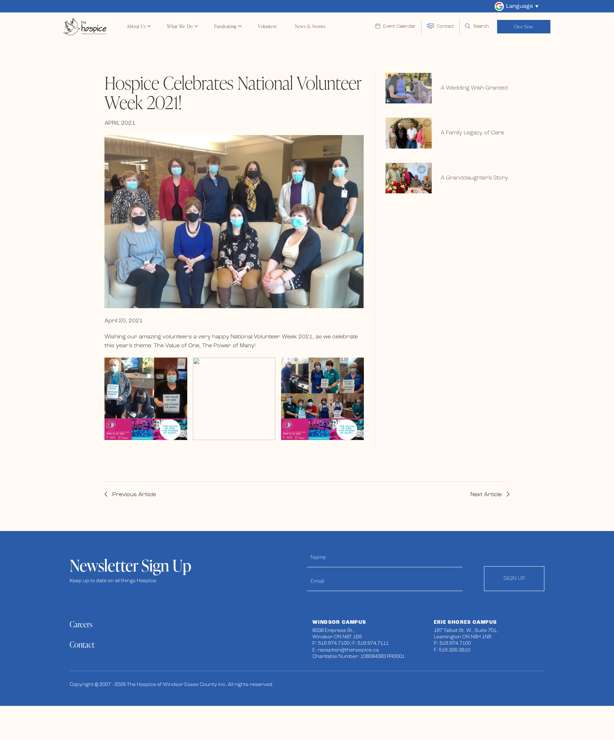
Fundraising (225, 26)
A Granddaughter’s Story (474, 178)
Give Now (523, 26)
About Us (136, 26)
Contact (82, 644)
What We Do (180, 26)
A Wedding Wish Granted (474, 88)
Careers (81, 624)
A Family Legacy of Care (472, 133)
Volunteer (267, 26)
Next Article (486, 495)
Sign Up (514, 578)
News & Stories (310, 26)
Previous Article (133, 495)
